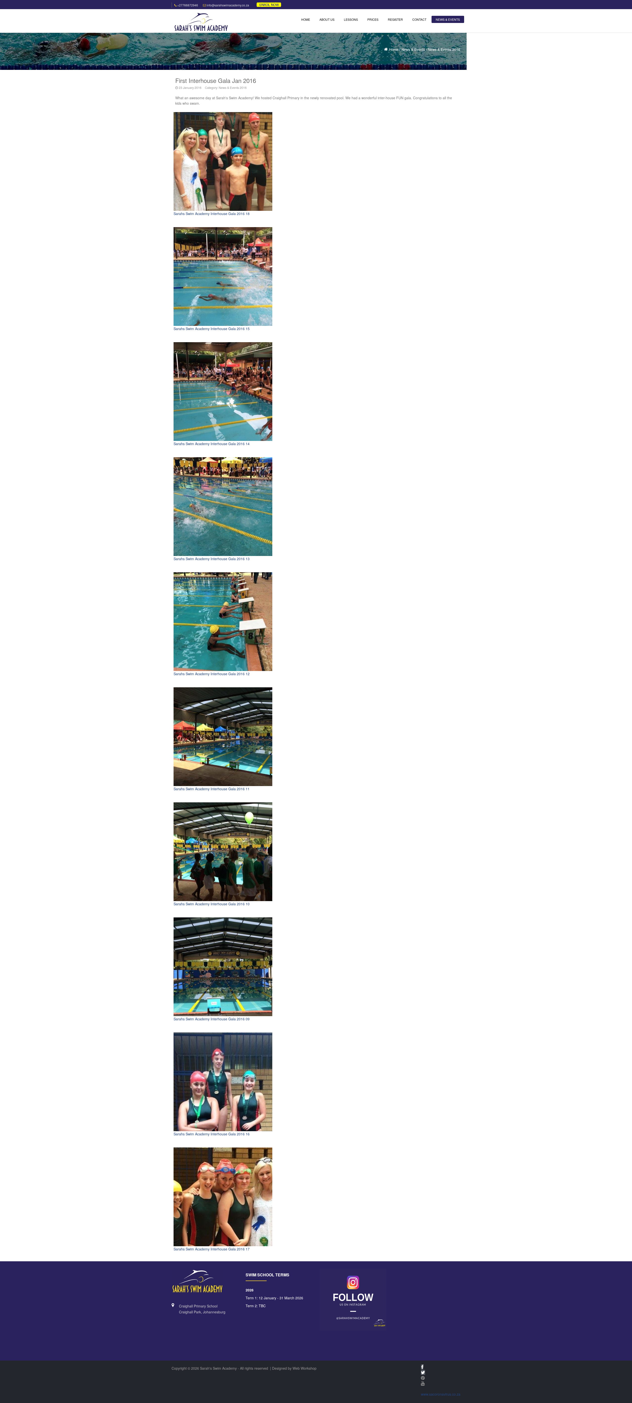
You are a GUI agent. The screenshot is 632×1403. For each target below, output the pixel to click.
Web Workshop (304, 1368)
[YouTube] (423, 1383)
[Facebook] (422, 1366)
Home (393, 49)
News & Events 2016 (444, 49)
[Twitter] (423, 1372)
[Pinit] (423, 1377)
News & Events (413, 49)
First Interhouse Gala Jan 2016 (215, 80)
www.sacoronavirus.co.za (440, 1394)
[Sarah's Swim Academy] (201, 22)
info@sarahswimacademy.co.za (228, 5)
